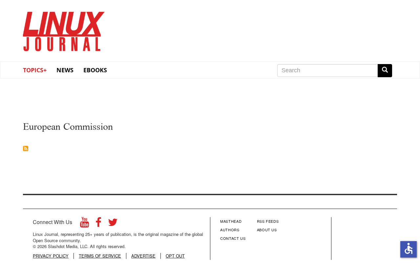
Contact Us (233, 238)
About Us (267, 229)
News (65, 70)
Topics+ (35, 70)
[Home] (64, 29)
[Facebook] (98, 224)
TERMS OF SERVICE (100, 256)
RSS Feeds (268, 221)
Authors (230, 229)
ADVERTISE (143, 256)
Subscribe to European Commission (25, 148)
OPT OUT (175, 256)
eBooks (95, 70)
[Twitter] (113, 224)
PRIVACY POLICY (51, 256)
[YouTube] (84, 224)
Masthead (231, 221)
